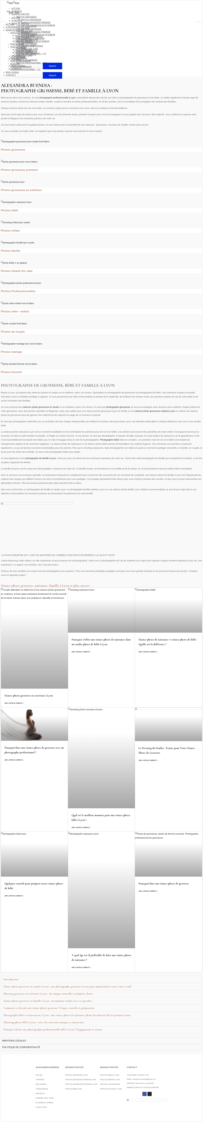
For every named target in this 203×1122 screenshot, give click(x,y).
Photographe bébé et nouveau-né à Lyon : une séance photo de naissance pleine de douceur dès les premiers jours (67, 1015)
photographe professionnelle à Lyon (57, 97)
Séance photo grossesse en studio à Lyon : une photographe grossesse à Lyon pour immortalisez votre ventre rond (67, 986)
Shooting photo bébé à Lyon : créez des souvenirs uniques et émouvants (43, 1022)
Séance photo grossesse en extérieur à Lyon (28, 695)
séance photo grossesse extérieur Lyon (155, 411)
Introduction (10, 979)
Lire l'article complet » (14, 703)
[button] (101, 979)
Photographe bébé (109, 440)
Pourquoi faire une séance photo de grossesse (164, 883)
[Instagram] (149, 1094)
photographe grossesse (118, 407)
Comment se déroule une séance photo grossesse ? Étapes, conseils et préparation (48, 1008)
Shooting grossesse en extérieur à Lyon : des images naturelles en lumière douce (48, 993)
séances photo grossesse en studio (40, 407)
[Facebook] (144, 1094)
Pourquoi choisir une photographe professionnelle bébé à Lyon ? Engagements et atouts (52, 1029)
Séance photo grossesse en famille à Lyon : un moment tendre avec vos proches (47, 1001)
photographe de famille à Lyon (41, 458)
